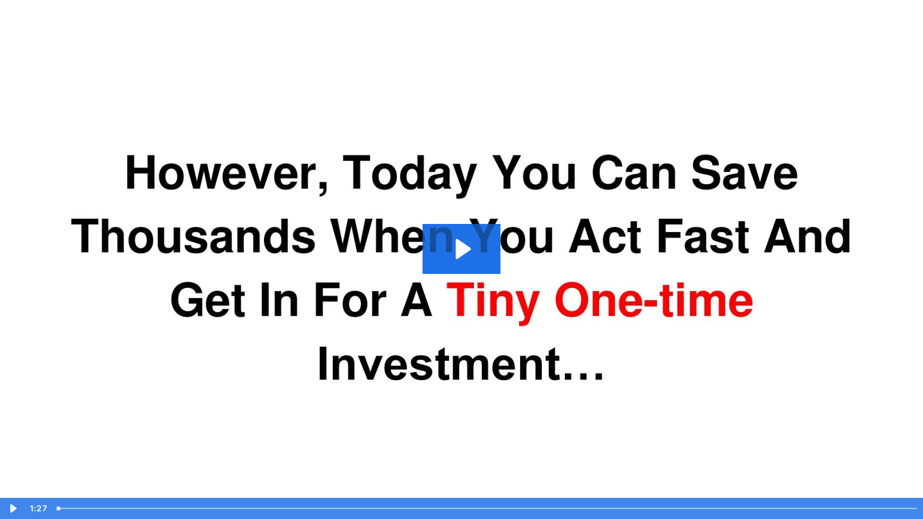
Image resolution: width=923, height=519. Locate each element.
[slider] (487, 508)
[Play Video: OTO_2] (462, 249)
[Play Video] (12, 508)
